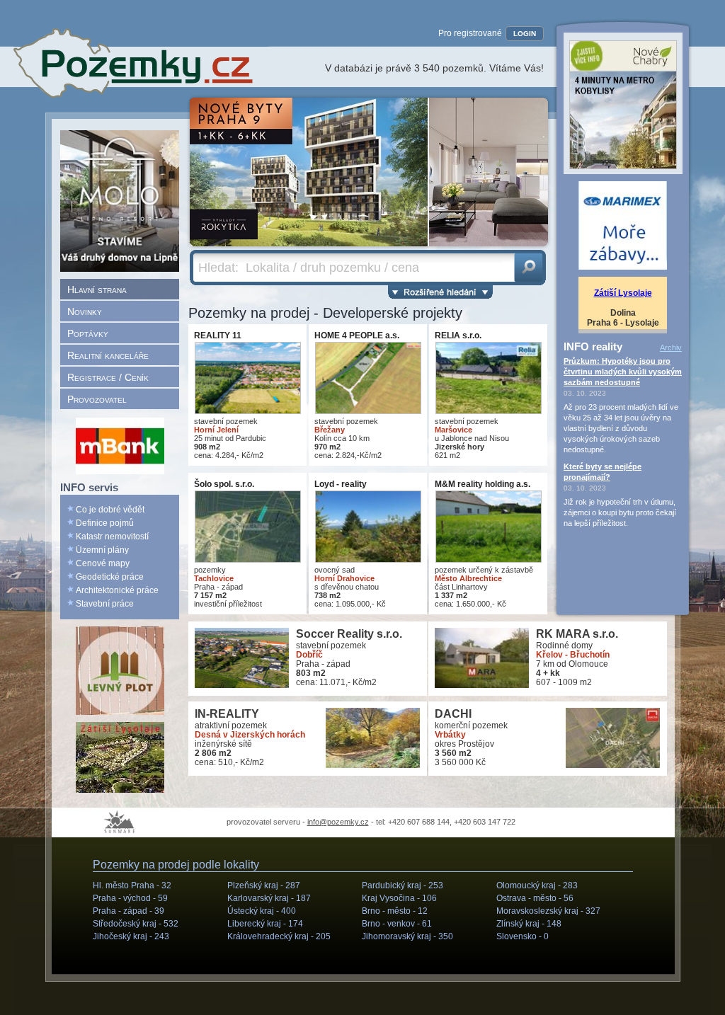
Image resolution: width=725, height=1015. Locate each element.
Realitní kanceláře (108, 355)
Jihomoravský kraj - (407, 936)
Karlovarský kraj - (269, 898)
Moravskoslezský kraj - (548, 911)
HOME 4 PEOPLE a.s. (356, 335)
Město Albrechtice (468, 578)
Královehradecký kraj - (279, 936)
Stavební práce (105, 604)
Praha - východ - (130, 898)
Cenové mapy (103, 563)
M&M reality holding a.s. (482, 484)
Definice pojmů (105, 523)
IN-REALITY (227, 714)
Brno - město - (395, 911)
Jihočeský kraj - (131, 936)
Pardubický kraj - (402, 885)
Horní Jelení (216, 429)
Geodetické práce (110, 577)
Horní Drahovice (344, 578)
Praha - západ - (128, 911)
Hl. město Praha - (132, 885)
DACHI (453, 714)
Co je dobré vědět (110, 510)
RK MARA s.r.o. (577, 634)
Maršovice (453, 429)
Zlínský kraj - (528, 924)
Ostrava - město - (534, 898)
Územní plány (102, 550)
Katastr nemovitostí (112, 536)
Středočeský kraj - (135, 924)
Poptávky (87, 333)
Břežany (329, 429)
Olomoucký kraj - (537, 885)
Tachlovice (214, 578)
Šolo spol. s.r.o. (224, 484)
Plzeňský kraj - (263, 885)
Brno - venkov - (397, 924)
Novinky (84, 311)
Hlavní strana (97, 289)
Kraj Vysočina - (399, 898)
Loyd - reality (340, 484)
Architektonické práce (117, 590)
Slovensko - (522, 936)
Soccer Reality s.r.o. (349, 634)
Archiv (671, 347)
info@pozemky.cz (338, 822)
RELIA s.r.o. (458, 335)
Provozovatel (97, 399)
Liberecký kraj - (265, 924)
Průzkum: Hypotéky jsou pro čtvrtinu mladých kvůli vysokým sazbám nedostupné (623, 371)
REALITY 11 (217, 335)
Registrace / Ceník (108, 377)
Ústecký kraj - (261, 911)
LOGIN (524, 34)
